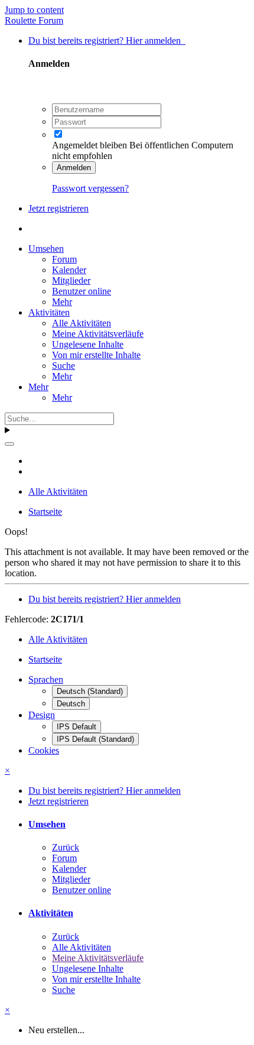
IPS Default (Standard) (95, 739)
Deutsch (71, 703)
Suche (63, 366)
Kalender (69, 270)
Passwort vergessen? (90, 188)
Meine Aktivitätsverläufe (98, 334)
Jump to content (34, 10)
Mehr (62, 302)
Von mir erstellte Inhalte (96, 355)
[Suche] (9, 444)
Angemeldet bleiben (89, 145)
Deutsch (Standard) (90, 691)
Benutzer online (81, 291)
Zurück (65, 847)
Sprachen (45, 679)
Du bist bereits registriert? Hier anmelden (106, 40)
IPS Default (76, 726)
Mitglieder (71, 280)
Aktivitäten (49, 312)
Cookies (43, 750)
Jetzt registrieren (58, 208)
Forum (64, 259)
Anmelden (74, 167)
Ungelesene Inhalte (87, 344)
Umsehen (46, 249)
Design (41, 715)
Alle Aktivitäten (81, 323)
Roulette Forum (34, 20)
